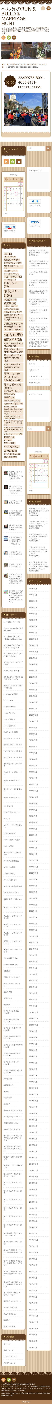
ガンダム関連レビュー (12, 812)
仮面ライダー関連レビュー (13, 900)
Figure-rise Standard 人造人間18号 (13, 629)
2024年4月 (33, 759)
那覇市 (9, 437)
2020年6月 (33, 1050)
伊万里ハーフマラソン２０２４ (13, 950)
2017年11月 (33, 1246)
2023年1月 (33, 854)
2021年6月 (33, 974)
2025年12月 (33, 639)
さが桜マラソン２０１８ (13, 744)
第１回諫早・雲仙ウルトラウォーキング (13, 1175)
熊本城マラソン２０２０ (13, 1110)
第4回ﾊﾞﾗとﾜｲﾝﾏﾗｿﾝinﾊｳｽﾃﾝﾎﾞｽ (13, 1158)
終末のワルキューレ (13, 434)
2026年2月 (33, 626)
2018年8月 (33, 1189)
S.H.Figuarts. (8, 700)
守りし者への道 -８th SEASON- (11, 1063)
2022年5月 (33, 904)
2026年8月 (33, 588)
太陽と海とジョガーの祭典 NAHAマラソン (13, 317)
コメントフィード (35, 376)
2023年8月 (33, 810)
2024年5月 (33, 753)
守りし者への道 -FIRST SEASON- (12, 358)
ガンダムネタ (9, 806)
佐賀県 (10, 303)
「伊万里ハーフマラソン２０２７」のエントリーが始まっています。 (38, 523)
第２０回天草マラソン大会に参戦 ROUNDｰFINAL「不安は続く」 (38, 301)
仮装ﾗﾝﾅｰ (11, 293)
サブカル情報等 (9, 833)
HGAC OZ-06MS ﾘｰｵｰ (12, 671)
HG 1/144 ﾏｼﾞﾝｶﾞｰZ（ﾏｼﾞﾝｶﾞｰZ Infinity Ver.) (13, 655)
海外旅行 (7, 1104)
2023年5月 (33, 829)
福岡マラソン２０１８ (12, 1129)
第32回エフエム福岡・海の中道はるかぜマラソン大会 (13, 1137)
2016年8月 (33, 1341)
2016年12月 (33, 1316)
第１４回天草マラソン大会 (13, 1209)
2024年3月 (33, 765)
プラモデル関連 (9, 867)
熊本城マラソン (12, 400)
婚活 (13, 334)
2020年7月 (33, 1044)
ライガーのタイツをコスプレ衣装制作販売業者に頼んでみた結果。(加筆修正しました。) (38, 330)
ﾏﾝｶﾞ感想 (10, 457)
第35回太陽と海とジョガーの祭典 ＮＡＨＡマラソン (13, 411)
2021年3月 (33, 993)
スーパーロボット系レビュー (13, 853)
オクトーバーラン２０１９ (13, 798)
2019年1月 (33, 1157)
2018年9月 (33, 1183)
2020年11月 (33, 1018)
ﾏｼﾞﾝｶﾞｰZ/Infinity (12, 454)
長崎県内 (7, 1320)
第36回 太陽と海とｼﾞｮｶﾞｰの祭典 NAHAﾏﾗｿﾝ (13, 417)
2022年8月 (33, 885)
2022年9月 (33, 879)
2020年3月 (33, 1069)
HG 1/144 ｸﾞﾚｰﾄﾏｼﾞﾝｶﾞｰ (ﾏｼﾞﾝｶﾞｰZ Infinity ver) (13, 646)
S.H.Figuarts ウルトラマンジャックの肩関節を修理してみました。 (39, 263)
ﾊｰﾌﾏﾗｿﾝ (11, 446)
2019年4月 (33, 1138)
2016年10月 (33, 1328)
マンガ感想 (10, 280)
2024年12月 (33, 715)
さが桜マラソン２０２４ (13, 757)
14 (16, 194)
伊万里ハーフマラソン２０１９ (13, 925)
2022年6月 (33, 898)
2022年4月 (33, 911)
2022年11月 (33, 867)
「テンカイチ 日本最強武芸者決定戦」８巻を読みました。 (38, 282)
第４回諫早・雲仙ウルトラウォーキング (13, 1293)
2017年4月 (33, 1290)
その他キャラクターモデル (13, 764)
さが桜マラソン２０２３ (13, 751)
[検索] (43, 8)
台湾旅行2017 (11, 309)
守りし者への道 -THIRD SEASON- (12, 388)
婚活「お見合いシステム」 (12, 984)
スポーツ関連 (9, 846)
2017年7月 (33, 1271)
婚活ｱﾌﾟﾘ (13, 340)
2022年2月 (33, 923)
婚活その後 (8, 992)
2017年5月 (33, 1284)
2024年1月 (33, 778)
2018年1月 (33, 1233)
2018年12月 (33, 1164)
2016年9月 (33, 1334)
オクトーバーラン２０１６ (13, 781)
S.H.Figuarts (10, 257)
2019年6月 (33, 1126)
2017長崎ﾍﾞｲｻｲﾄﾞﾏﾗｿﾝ (12, 622)
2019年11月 (33, 1094)
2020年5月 (33, 1056)
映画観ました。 (9, 1085)
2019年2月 (33, 1151)
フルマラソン (13, 276)
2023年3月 (33, 841)
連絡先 (14, 37)
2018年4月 (33, 1214)
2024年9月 (33, 727)
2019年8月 (33, 1113)
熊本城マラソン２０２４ (13, 1116)
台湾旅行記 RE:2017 (11, 964)
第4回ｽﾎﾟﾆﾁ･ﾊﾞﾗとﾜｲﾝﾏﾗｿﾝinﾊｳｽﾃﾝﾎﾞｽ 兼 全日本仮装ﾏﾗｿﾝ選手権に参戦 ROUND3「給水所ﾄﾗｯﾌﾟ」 (39, 343)
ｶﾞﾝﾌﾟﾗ (9, 443)
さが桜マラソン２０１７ (13, 738)
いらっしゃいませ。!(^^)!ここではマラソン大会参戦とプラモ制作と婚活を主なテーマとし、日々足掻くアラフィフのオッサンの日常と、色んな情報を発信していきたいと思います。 (25, 1388)
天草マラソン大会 (13, 312)
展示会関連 (8, 1079)
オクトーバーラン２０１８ (13, 790)
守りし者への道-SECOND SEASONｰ (12, 377)
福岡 (18, 403)
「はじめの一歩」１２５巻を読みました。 (38, 311)
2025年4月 (33, 689)
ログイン (32, 364)
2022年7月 (33, 892)
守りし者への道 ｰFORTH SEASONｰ (13, 1071)
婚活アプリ (8, 998)
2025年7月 (33, 670)
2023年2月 (33, 847)
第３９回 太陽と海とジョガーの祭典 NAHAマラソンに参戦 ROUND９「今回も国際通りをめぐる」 (39, 565)
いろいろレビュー (10, 713)
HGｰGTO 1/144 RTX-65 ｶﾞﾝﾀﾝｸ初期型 (13, 686)
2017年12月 (33, 1240)
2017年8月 (33, 1265)
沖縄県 (9, 397)
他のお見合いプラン (11, 892)
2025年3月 (33, 696)
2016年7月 (33, 1347)
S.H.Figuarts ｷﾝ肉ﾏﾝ (11, 694)
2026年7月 (33, 595)
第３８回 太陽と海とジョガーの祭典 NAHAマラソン (13, 429)
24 (5, 203)
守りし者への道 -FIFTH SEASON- (13, 350)
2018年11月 (33, 1170)
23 (22, 199)
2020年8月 (33, 1037)
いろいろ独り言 (9, 719)
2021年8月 (33, 961)
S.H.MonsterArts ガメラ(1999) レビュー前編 (38, 292)
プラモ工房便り (9, 873)
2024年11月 (33, 721)
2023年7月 (33, 816)
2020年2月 (33, 1075)
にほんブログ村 (34, 205)
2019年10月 (33, 1100)
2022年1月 (33, 930)
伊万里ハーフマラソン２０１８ (13, 917)
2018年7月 (33, 1195)
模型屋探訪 (8, 1097)
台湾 (14, 306)
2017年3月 (33, 1297)
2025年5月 (33, 683)
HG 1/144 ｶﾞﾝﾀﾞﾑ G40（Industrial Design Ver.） (13, 638)
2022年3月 (33, 917)
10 (5, 194)
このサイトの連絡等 (11, 732)
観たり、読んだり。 (11, 1307)
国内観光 (7, 971)
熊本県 (8, 404)
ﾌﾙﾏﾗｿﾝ (10, 450)
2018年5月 (33, 1208)
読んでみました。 (10, 1314)
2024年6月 (33, 746)
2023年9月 (33, 803)
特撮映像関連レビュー (12, 1123)
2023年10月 (33, 797)
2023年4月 (33, 835)
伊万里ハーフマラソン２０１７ (13, 908)
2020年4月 (33, 1063)
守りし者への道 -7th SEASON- (11, 1020)
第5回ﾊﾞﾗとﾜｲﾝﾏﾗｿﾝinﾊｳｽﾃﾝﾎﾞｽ (13, 1166)
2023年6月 (33, 822)
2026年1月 (33, 632)
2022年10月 (33, 873)
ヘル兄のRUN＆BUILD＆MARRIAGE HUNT (18, 1384)
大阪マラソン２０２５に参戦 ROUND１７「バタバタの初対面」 (39, 252)
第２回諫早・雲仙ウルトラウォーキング (13, 1234)
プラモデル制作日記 (11, 861)
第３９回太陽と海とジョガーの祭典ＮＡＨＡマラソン (13, 1284)
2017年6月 (33, 1278)
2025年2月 (33, 702)
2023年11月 (33, 791)
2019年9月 (33, 1107)
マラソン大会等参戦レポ (13, 886)
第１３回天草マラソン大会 (13, 1200)
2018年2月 (33, 1227)
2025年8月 (33, 664)
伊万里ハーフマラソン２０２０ (13, 934)
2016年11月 (33, 1322)
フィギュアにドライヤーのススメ (38, 319)
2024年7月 (33, 740)
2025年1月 (33, 708)
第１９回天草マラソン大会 (13, 1226)
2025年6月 (33, 677)
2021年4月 (33, 987)
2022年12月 (33, 860)
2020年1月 (33, 1082)
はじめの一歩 (10, 271)
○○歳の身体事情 (10, 706)
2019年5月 (33, 1132)
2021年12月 (33, 936)
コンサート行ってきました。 (13, 826)
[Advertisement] (39, 180)
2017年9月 (33, 1259)
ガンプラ (7, 818)
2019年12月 (33, 1088)
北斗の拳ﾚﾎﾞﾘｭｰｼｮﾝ (11, 958)
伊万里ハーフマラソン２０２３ (13, 942)
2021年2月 (33, 999)
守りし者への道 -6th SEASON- (13, 344)
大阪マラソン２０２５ (12, 977)
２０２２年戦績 (9, 1326)
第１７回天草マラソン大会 (13, 1217)
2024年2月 (33, 772)
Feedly (9, 37)
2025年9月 (33, 658)
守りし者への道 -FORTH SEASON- (12, 367)
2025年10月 (33, 651)
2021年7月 (33, 968)
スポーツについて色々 (12, 840)
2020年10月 (33, 1025)
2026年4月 (33, 613)
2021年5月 (33, 980)
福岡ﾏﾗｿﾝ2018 (10, 406)
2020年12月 (33, 1012)
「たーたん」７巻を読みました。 (38, 273)
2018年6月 (33, 1202)
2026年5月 (33, 607)
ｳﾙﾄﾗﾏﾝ (8, 440)
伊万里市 (10, 299)
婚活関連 (7, 1004)
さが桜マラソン (12, 263)
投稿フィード (34, 370)
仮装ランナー (12, 284)
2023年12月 (33, 784)
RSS (3, 37)
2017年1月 (33, 1309)
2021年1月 (33, 1006)
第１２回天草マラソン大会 (13, 1192)
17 (5, 199)
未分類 (6, 1091)
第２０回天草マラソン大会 (13, 1242)
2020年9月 (33, 1031)
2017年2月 (33, 1303)
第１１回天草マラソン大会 (13, 1183)
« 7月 (5, 213)
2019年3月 (33, 1145)
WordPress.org (34, 383)
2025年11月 (33, 645)
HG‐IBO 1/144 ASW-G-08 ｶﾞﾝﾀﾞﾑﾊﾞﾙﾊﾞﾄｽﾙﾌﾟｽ (13, 678)
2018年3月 (33, 1221)
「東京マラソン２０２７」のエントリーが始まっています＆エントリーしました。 (38, 550)
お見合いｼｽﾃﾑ (12, 259)
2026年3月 (33, 620)
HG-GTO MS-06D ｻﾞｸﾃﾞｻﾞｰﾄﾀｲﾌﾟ (13, 663)
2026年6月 (33, 601)
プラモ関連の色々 (10, 880)
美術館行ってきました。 (13, 1301)
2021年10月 (33, 949)
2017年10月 (33, 1252)
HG (8, 253)
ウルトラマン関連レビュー (13, 773)
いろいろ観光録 (9, 725)
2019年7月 (33, 1120)
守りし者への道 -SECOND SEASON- (13, 1046)
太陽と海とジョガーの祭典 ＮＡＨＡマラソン (13, 326)
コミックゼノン (11, 274)
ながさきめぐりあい (12, 267)
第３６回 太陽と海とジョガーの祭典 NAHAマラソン (13, 1252)
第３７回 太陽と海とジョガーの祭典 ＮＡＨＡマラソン (13, 423)
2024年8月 (33, 734)
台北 (7, 306)
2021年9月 (33, 955)
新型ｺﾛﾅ (9, 394)
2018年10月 (33, 1176)
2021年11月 (33, 942)
